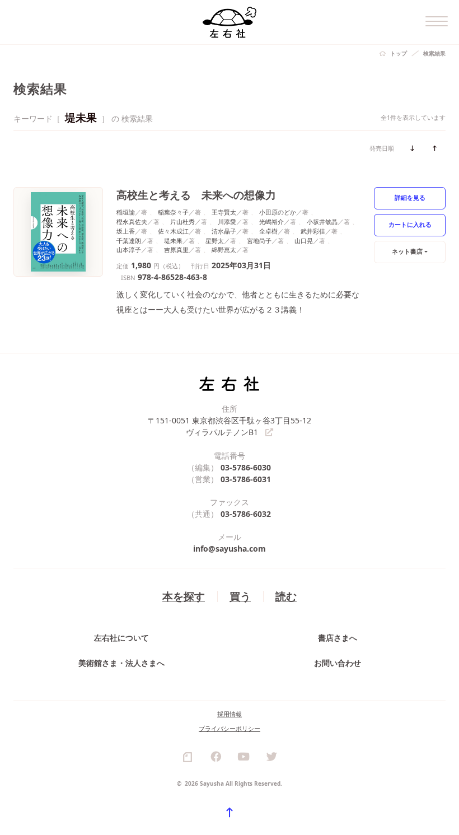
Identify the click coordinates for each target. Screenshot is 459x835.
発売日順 (381, 148)
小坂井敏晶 (322, 221)
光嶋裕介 (271, 221)
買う (240, 596)
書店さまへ (337, 637)
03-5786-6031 (246, 479)
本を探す (183, 596)
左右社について (121, 637)
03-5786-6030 (246, 467)
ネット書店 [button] (407, 251)
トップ (398, 53)
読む (286, 596)
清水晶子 (224, 231)
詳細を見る (410, 197)
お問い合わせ (337, 662)
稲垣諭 (125, 212)
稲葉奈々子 (173, 212)
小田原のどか (277, 212)
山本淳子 (128, 249)
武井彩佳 (313, 231)
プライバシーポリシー (229, 728)
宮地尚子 (259, 240)
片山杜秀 (182, 221)
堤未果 (173, 240)
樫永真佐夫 (131, 221)
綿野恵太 (224, 249)
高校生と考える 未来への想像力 (196, 194)
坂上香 (125, 231)
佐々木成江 (173, 231)
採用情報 (229, 714)
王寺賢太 (224, 212)
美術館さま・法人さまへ (121, 662)
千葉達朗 (128, 240)
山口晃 (303, 240)
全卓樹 (268, 231)
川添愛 (227, 221)
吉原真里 (176, 249)
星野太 (214, 240)
